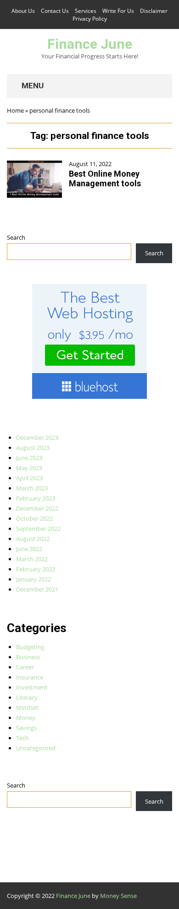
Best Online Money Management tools (105, 178)
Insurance (29, 677)
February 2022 (35, 569)
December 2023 (37, 437)
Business (28, 657)
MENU (32, 85)
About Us (23, 11)
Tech (22, 738)
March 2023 (32, 488)
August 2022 (33, 539)
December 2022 (37, 508)
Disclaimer (154, 11)
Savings (26, 728)
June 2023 (29, 458)
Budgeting (30, 647)
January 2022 (33, 579)
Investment (32, 687)
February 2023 (35, 498)
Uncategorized (36, 748)
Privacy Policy (90, 19)
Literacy (27, 697)
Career (25, 667)
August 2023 (33, 447)
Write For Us (118, 11)
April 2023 (29, 478)
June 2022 (29, 549)
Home (15, 110)
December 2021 (37, 589)
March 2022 (32, 559)
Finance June (89, 44)
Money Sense (118, 896)
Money (25, 717)
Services (85, 11)
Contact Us (55, 11)
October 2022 (34, 518)
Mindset (27, 707)
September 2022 (38, 528)
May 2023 (29, 468)
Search (16, 237)
